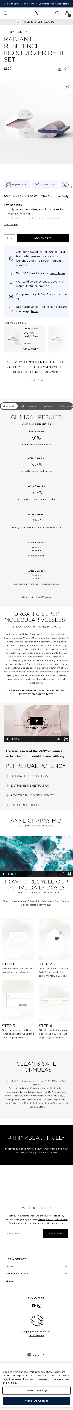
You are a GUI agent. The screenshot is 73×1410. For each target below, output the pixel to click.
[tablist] (36, 406)
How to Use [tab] (48, 406)
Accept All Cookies (36, 1400)
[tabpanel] (36, 508)
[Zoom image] (67, 87)
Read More (11, 224)
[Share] (59, 68)
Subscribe (55, 1233)
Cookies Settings (36, 1390)
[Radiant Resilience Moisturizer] (57, 339)
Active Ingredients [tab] (29, 406)
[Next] (71, 186)
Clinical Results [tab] (9, 406)
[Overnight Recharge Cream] (13, 339)
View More (31, 349)
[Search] (57, 13)
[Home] (36, 13)
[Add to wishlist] (66, 68)
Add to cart (43, 238)
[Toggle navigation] (5, 13)
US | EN (37, 1354)
